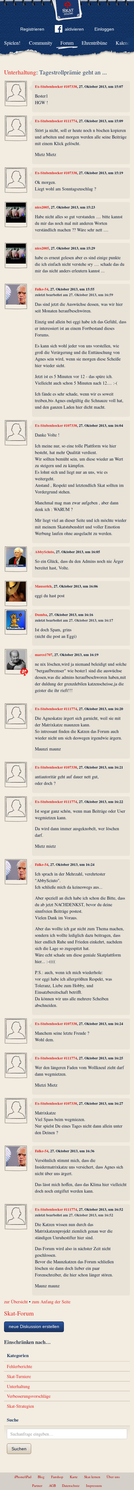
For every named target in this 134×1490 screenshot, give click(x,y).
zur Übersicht (16, 1302)
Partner (37, 1485)
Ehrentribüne (94, 42)
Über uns (113, 1476)
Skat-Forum (19, 1313)
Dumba (41, 614)
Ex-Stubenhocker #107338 (56, 86)
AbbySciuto (44, 551)
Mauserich (43, 586)
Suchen (19, 1448)
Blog (41, 1476)
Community (40, 42)
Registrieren (32, 29)
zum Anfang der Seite (51, 1302)
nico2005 (42, 207)
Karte (74, 1476)
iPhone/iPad (22, 1476)
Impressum (94, 1485)
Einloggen (104, 29)
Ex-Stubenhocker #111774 (56, 121)
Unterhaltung (20, 72)
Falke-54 (41, 289)
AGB (52, 1485)
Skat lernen (92, 1476)
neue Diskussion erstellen (34, 1326)
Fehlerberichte (19, 1366)
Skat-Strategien (20, 1406)
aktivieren (74, 29)
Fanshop (57, 1476)
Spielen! (12, 42)
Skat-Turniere (19, 1376)
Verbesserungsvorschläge (28, 1396)
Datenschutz (70, 1485)
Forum (67, 42)
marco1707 (43, 654)
